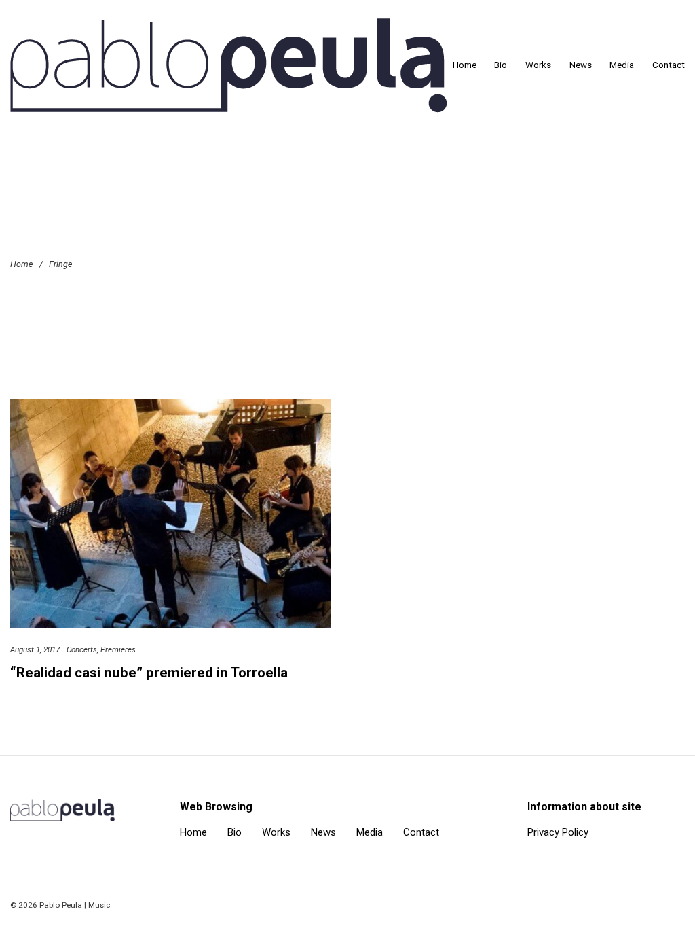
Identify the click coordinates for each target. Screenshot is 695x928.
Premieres (118, 649)
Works (538, 64)
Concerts (82, 649)
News (580, 64)
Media (621, 64)
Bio (500, 64)
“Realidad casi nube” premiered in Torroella (149, 672)
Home (464, 64)
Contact (668, 64)
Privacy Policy (557, 832)
